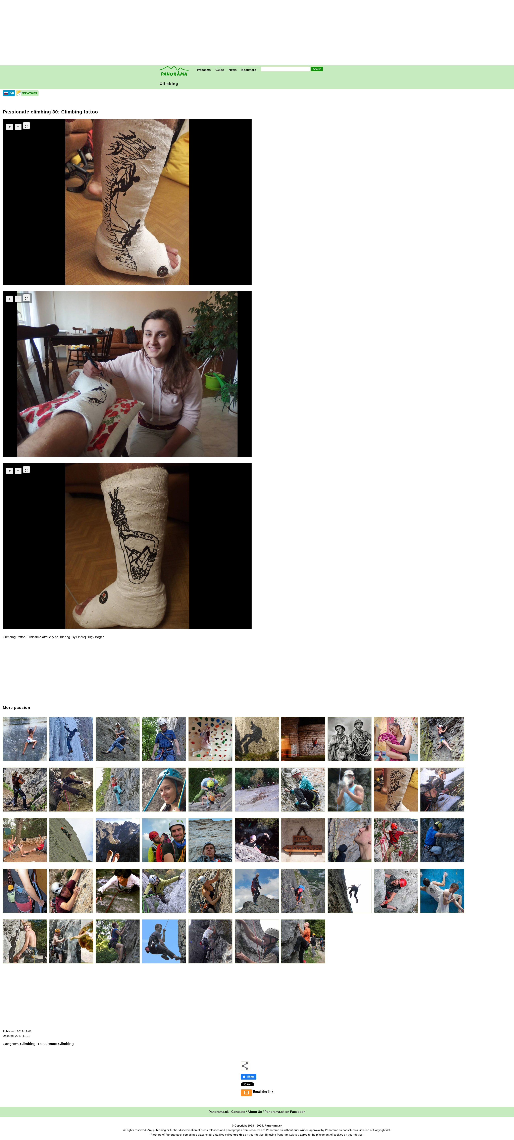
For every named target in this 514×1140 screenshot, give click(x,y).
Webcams (204, 69)
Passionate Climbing (56, 1044)
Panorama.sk (273, 1125)
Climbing (169, 84)
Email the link (263, 1091)
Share (250, 1076)
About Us (255, 1111)
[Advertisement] (258, 33)
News (233, 69)
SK (12, 93)
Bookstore (248, 69)
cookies (238, 1134)
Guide (219, 69)
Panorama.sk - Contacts (227, 1111)
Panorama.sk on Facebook (284, 1111)
